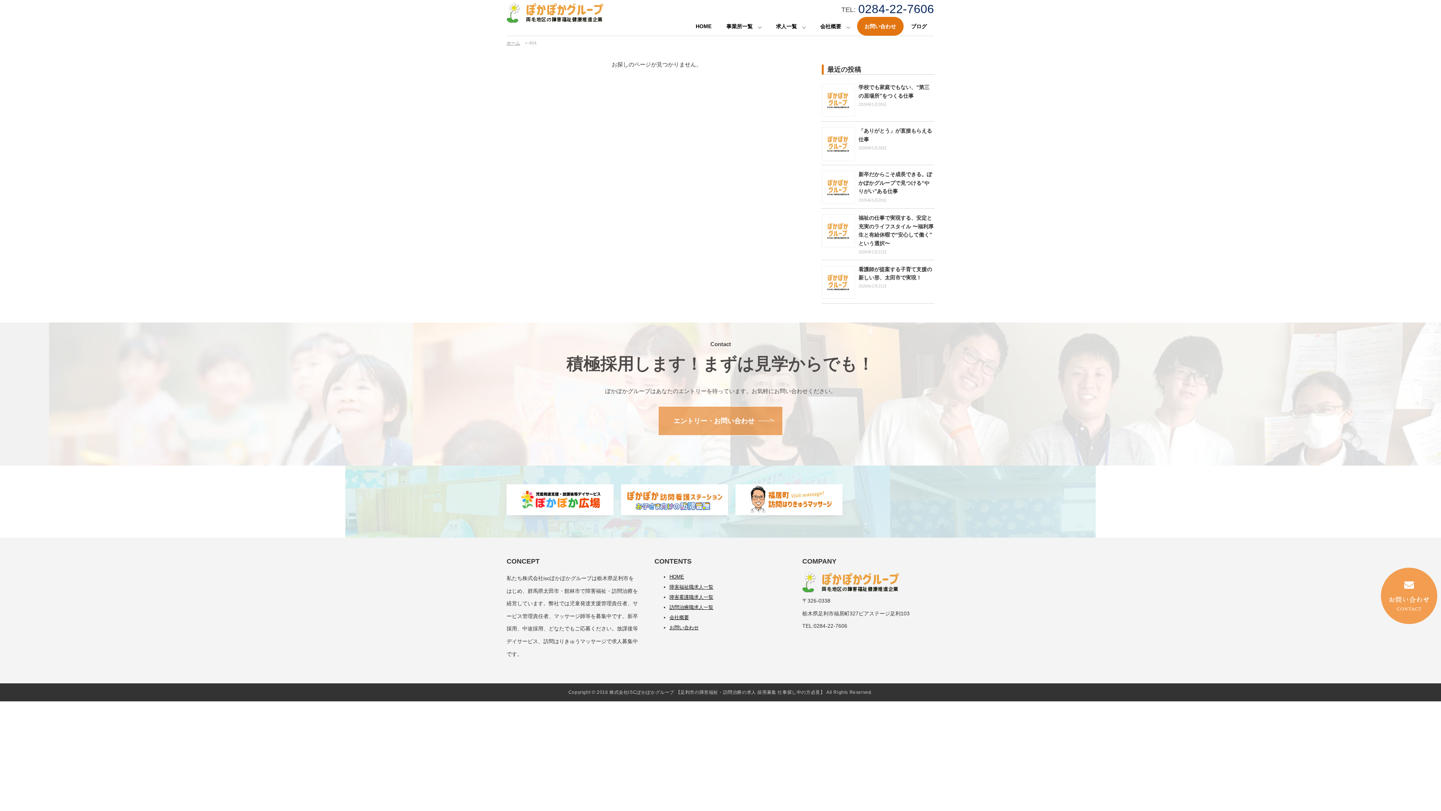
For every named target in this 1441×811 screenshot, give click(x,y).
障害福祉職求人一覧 (691, 587)
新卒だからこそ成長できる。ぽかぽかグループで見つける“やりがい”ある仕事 (895, 182)
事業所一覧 (740, 26)
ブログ (919, 26)
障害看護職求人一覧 (691, 597)
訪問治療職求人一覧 (691, 607)
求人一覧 (786, 26)
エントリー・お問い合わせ (714, 421)
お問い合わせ (880, 26)
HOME (703, 26)
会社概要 (830, 26)
